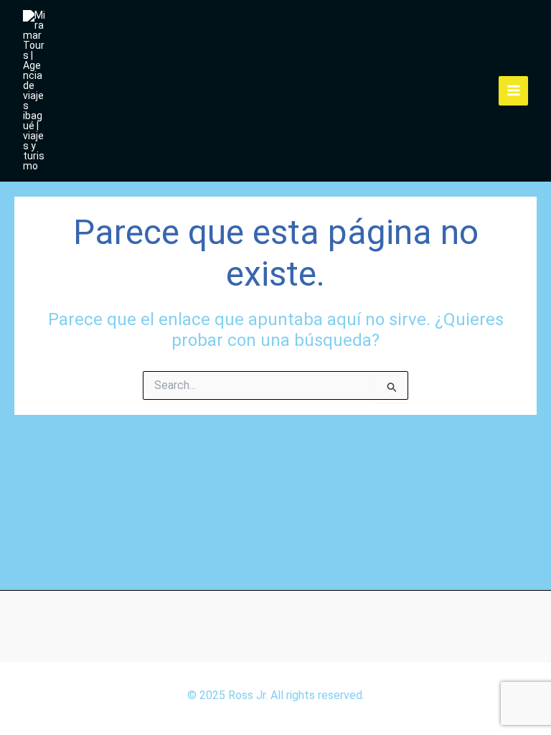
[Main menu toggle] (513, 91)
